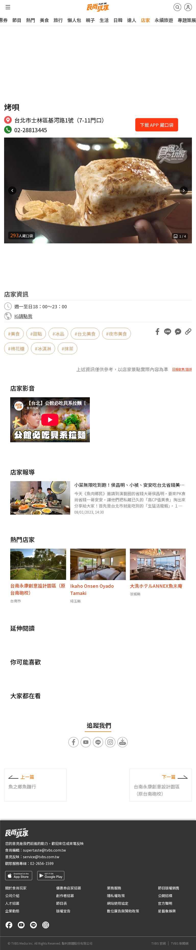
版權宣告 (63, 910)
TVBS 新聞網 (179, 943)
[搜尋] (177, 7)
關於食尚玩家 (16, 887)
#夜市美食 (116, 333)
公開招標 (165, 895)
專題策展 (187, 20)
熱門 (30, 20)
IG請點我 (23, 316)
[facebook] (9, 925)
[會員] (188, 7)
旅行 (58, 20)
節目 (16, 20)
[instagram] (46, 925)
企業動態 (12, 910)
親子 (90, 20)
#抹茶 (68, 348)
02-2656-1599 (42, 863)
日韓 (117, 20)
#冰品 (58, 333)
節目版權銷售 (168, 887)
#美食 (14, 333)
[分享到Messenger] (178, 331)
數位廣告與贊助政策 (123, 910)
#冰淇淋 (43, 348)
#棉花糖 (16, 348)
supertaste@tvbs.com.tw (44, 850)
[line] (33, 925)
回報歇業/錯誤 (182, 369)
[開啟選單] (8, 7)
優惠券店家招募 (68, 887)
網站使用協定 (117, 903)
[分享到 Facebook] (157, 331)
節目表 (61, 903)
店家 (145, 20)
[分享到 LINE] (168, 331)
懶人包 (74, 20)
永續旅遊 (164, 20)
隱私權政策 (116, 895)
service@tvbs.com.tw (41, 856)
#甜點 (36, 333)
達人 (131, 20)
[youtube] (21, 925)
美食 (44, 20)
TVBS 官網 (158, 943)
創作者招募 (65, 895)
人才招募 (12, 903)
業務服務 (114, 887)
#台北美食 (85, 333)
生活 (104, 20)
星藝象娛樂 (167, 910)
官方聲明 (165, 903)
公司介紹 (12, 895)
